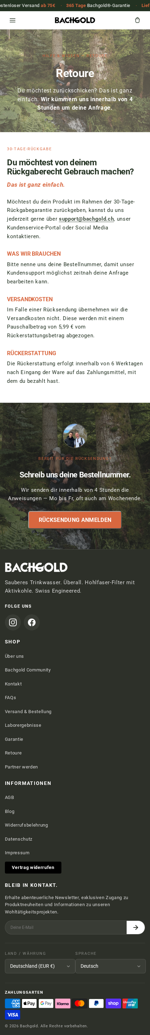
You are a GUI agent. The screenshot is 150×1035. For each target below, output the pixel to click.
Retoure (13, 752)
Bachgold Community (28, 669)
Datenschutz (18, 839)
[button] (137, 20)
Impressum (17, 852)
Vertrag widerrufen (33, 867)
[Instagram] (13, 622)
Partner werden (21, 767)
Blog (10, 811)
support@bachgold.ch (86, 219)
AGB (9, 797)
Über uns (14, 656)
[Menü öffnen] (13, 20)
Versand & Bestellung (28, 711)
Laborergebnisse (23, 725)
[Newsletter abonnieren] (136, 927)
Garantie (14, 739)
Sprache (86, 953)
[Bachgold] (75, 20)
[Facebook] (32, 622)
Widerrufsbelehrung (26, 825)
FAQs (10, 697)
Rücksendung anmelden (75, 519)
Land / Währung (25, 953)
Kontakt (13, 683)
